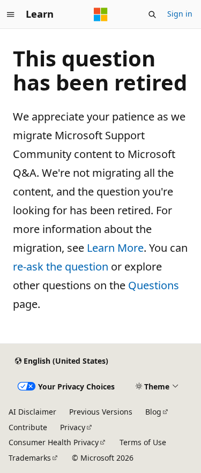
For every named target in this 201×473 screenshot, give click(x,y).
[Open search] (152, 14)
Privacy (72, 427)
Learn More (115, 248)
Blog (153, 412)
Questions (153, 285)
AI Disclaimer (32, 412)
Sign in (179, 14)
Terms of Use (143, 442)
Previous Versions (100, 412)
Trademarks (30, 458)
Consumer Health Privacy (54, 442)
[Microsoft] (101, 14)
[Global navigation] (10, 14)
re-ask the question (60, 266)
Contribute (28, 427)
